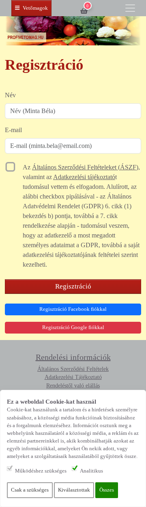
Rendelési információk (73, 357)
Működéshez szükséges (41, 471)
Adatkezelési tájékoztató (84, 176)
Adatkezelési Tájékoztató (73, 377)
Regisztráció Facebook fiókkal (73, 309)
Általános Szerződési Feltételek (73, 369)
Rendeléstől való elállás (73, 386)
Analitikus (91, 471)
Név (10, 95)
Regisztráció (73, 286)
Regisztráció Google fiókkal (73, 327)
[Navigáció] (130, 8)
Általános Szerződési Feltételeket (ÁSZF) (85, 167)
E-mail (13, 129)
